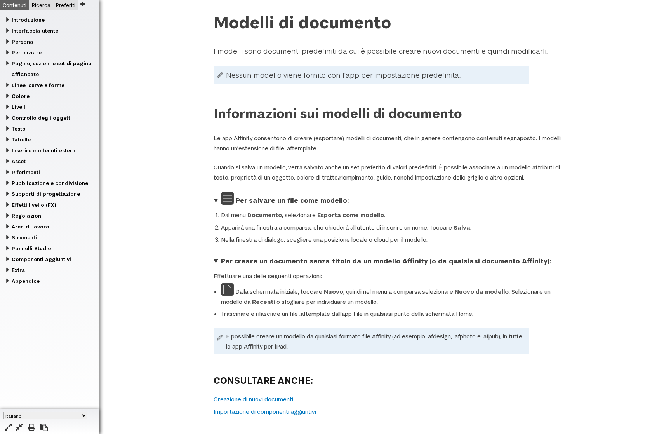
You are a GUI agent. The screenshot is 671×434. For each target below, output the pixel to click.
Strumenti (24, 237)
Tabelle (21, 139)
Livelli (19, 106)
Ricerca (41, 5)
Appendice (26, 280)
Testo (19, 128)
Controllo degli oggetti (42, 117)
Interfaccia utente (35, 30)
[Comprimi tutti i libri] (19, 427)
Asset (19, 161)
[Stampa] (31, 427)
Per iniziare (27, 52)
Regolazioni (27, 215)
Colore (21, 95)
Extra (18, 270)
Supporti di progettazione (46, 193)
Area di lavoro (30, 226)
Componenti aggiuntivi (41, 259)
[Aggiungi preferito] (82, 4)
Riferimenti (26, 172)
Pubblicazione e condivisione (50, 183)
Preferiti (65, 5)
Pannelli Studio (31, 248)
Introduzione (28, 19)
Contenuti (14, 5)
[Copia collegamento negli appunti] (44, 427)
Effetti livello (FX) (34, 204)
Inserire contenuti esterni (44, 150)
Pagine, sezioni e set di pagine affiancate (51, 69)
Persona (22, 41)
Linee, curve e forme (38, 85)
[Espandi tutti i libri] (8, 427)
